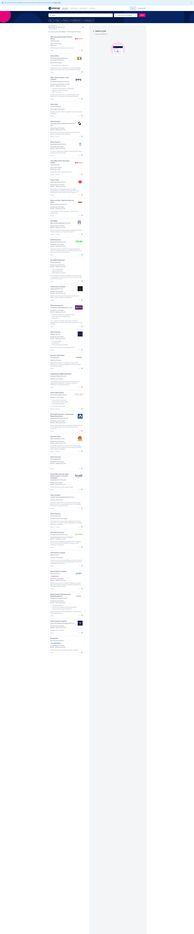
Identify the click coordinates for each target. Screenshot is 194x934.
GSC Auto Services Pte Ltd (58, 204)
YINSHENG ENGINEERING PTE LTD (61, 307)
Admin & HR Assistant (57, 392)
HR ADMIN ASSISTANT (57, 260)
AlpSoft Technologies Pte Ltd (59, 418)
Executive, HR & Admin (57, 355)
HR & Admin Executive (57, 532)
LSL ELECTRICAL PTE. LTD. (58, 376)
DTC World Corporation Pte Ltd (59, 81)
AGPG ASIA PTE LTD (56, 289)
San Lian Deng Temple (57, 640)
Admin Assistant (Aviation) (58, 621)
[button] (82, 27)
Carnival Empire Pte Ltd (57, 438)
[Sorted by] (82, 27)
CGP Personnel (54, 41)
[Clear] (111, 15)
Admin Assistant (55, 121)
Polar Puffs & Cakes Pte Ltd (58, 395)
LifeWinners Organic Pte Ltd (58, 598)
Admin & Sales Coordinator (58, 571)
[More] (79, 50)
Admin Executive (55, 240)
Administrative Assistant (57, 286)
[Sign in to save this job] (82, 50)
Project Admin (54, 180)
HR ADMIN (53, 221)
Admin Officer (54, 56)
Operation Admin (55, 436)
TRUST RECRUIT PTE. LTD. (58, 480)
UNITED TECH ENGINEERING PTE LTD (62, 497)
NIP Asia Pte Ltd (55, 573)
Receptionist (54, 638)
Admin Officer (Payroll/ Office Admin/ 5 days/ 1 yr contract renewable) (59, 476)
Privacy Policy (57, 2)
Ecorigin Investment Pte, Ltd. (59, 534)
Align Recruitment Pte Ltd (58, 144)
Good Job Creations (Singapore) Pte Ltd (62, 623)
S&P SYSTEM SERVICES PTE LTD (60, 223)
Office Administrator (56, 305)
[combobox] (80, 15)
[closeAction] (191, 3)
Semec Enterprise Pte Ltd (58, 242)
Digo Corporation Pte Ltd (57, 182)
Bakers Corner (54, 555)
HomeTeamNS (54, 357)
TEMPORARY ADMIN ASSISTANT (60, 374)
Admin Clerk (54, 104)
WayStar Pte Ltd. (55, 334)
